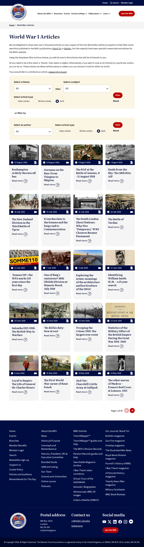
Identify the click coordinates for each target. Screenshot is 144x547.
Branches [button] (58, 13)
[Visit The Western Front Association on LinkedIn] (115, 522)
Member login (127, 2)
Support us (15, 465)
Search (116, 2)
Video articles (23, 101)
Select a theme (21, 82)
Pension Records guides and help (87, 455)
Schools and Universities (54, 476)
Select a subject (71, 82)
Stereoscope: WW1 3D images (84, 493)
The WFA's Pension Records (87, 449)
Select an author (22, 125)
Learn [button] (105, 13)
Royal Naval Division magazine (115, 456)
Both (62, 101)
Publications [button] (94, 13)
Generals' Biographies (84, 487)
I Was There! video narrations (82, 472)
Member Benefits (18, 445)
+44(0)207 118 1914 (80, 521)
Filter (117, 95)
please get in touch (57, 72)
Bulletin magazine (114, 436)
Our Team (46, 472)
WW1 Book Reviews (115, 494)
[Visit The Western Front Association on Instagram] (126, 522)
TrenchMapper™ (81, 436)
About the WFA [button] (44, 13)
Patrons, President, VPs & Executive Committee (54, 455)
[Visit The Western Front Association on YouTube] (105, 522)
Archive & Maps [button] (78, 13)
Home (105, 2)
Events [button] (67, 13)
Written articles (44, 101)
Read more (17, 180)
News (44, 436)
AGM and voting (49, 467)
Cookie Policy (16, 469)
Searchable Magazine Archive (84, 463)
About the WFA (49, 431)
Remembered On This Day (22, 479)
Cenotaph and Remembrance (48, 447)
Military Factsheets (115, 489)
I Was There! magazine (117, 468)
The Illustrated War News (118, 450)
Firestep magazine (114, 445)
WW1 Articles (80, 431)
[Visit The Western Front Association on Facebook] (121, 522)
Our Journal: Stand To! (117, 431)
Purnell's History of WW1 (118, 463)
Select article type (23, 97)
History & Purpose (50, 441)
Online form (77, 526)
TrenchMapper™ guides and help (87, 442)
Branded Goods (49, 462)
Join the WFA (127, 13)
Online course (48, 481)
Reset (116, 101)
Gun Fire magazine (115, 441)
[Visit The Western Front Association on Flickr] (132, 522)
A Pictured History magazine (114, 474)
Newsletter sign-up (19, 460)
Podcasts (46, 486)
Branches (14, 441)
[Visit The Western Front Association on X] (110, 522)
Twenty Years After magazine (115, 483)
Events (12, 436)
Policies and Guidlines (20, 474)
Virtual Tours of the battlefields (83, 480)
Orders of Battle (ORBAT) (86, 500)
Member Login (16, 450)
